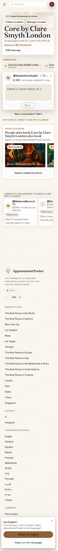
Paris (7, 386)
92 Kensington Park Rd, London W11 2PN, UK (27, 40)
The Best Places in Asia (17, 358)
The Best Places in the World (19, 313)
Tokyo (8, 397)
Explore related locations (28, 173)
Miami (8, 335)
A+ (20, 297)
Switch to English (28, 534)
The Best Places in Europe (18, 352)
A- (7, 297)
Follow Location (14, 22)
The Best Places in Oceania (19, 375)
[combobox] (29, 4)
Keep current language (28, 542)
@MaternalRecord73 (23, 203)
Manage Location (36, 22)
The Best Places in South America (22, 369)
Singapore (10, 403)
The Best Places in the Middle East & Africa (27, 363)
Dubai (8, 391)
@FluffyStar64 (23, 45)
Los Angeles (11, 330)
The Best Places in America (19, 318)
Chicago (9, 346)
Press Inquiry (11, 514)
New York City (12, 324)
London (9, 380)
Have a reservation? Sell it (28, 114)
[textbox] (28, 92)
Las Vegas (10, 341)
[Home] (4, 4)
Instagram (10, 422)
